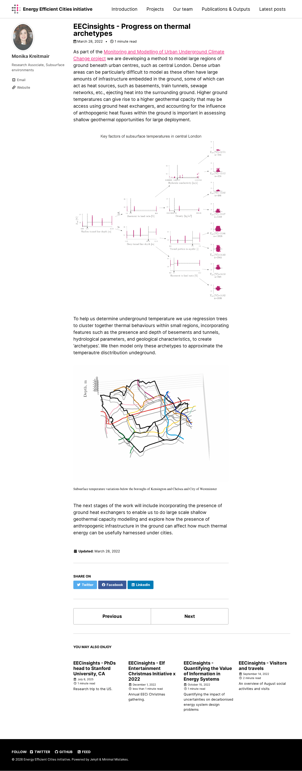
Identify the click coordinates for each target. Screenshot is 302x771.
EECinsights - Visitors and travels (263, 665)
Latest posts (272, 9)
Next (189, 616)
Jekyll (94, 759)
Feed (86, 752)
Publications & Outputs (226, 9)
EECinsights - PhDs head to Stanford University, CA (94, 668)
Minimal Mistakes (115, 759)
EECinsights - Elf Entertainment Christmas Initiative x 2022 (152, 671)
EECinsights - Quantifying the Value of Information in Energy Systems (208, 671)
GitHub (66, 752)
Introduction (124, 9)
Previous (112, 616)
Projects (155, 9)
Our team (183, 9)
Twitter (42, 752)
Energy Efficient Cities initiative (57, 9)
